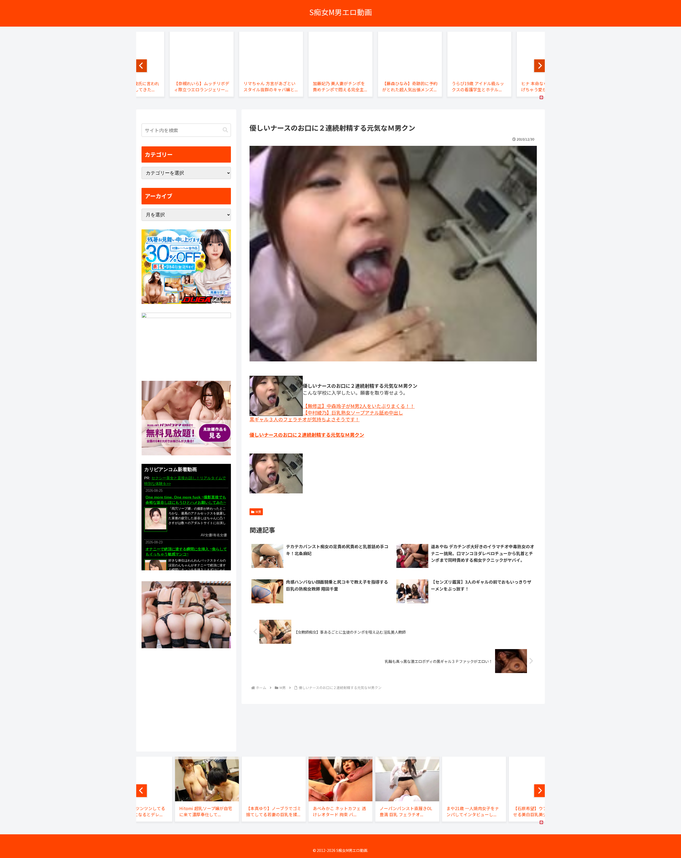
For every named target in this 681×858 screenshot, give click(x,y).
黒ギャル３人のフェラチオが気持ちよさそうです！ (305, 419)
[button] (225, 130)
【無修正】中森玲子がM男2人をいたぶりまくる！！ (359, 405)
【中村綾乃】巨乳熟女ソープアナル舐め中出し (353, 412)
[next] (539, 65)
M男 (258, 511)
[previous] (141, 65)
